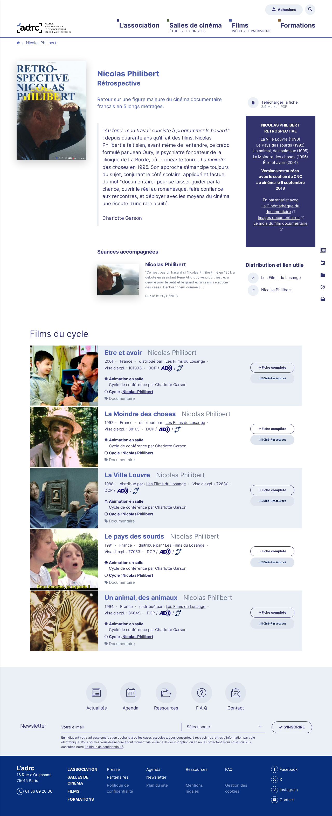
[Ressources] (323, 275)
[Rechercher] (310, 9)
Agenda (153, 769)
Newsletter (156, 777)
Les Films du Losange (185, 361)
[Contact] (323, 299)
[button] (223, 727)
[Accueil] (44, 27)
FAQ (228, 769)
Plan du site (157, 785)
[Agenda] (323, 263)
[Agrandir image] (51, 110)
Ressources (197, 769)
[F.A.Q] (323, 287)
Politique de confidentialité (104, 747)
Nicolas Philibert (41, 42)
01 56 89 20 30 (38, 791)
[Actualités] (323, 251)
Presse (113, 769)
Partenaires (117, 777)
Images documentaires (279, 217)
